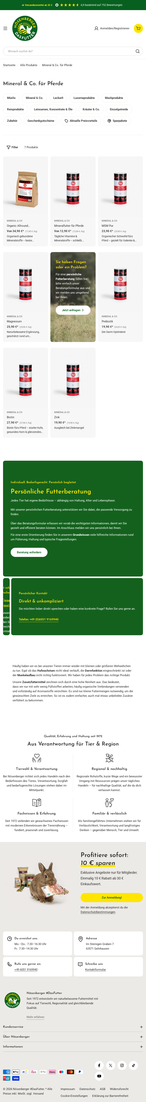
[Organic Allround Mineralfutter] (25, 186)
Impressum (68, 1089)
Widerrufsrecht (119, 1089)
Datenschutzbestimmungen (98, 912)
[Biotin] (25, 378)
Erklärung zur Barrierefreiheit (110, 1096)
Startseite (9, 65)
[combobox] (73, 51)
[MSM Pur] (120, 186)
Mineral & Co (14, 220)
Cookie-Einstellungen (74, 1096)
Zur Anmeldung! (112, 897)
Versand (38, 1093)
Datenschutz (87, 1089)
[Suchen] (137, 51)
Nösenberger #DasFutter (28, 1089)
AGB (102, 1089)
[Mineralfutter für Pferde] (72, 186)
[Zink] (72, 378)
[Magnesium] (25, 282)
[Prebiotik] (120, 282)
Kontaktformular (95, 969)
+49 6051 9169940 (25, 969)
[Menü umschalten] (5, 28)
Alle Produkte (28, 65)
